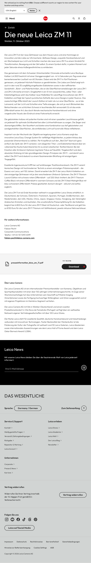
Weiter (32, 10)
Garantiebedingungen (71, 542)
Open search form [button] (73, 18)
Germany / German (28, 408)
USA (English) (11, 10)
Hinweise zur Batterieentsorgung (17, 548)
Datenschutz (22, 542)
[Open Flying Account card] (79, 18)
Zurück (11, 27)
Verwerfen (39, 10)
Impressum (8, 542)
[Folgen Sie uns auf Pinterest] (35, 519)
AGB (52, 548)
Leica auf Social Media (19, 527)
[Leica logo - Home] (45, 18)
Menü (12, 18)
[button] (84, 408)
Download (74, 266)
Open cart (84, 18)
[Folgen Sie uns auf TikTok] (24, 519)
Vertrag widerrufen (73, 494)
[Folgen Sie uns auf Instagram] (6, 519)
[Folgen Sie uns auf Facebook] (18, 519)
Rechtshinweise (36, 542)
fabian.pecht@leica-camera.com (19, 238)
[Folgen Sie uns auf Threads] (30, 519)
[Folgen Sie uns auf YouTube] (12, 519)
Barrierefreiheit (52, 542)
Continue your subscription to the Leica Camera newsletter (84, 367)
